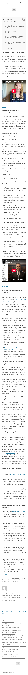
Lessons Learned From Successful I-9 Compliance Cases (16, 45)
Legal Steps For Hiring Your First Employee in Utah (12, 637)
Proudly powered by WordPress (8, 672)
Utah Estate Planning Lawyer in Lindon (10, 649)
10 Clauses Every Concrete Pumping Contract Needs (13, 641)
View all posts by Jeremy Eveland (9, 600)
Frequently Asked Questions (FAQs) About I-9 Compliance (15, 48)
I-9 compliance (5, 579)
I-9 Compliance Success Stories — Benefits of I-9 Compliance (15, 29)
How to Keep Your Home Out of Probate (10, 654)
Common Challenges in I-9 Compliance (13, 34)
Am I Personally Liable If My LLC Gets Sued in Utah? (12, 653)
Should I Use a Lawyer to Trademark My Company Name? (14, 642)
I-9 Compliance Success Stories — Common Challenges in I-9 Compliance (14, 33)
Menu (14, 9)
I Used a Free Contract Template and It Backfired (12, 639)
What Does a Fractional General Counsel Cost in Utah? (13, 658)
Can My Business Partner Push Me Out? (10, 656)
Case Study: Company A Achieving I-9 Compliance (15, 38)
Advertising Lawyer (6, 620)
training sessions (10, 453)
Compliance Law (15, 578)
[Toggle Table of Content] (23, 19)
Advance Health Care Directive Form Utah (10, 627)
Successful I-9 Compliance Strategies (13, 37)
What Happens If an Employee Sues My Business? (12, 635)
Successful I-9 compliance (8, 181)
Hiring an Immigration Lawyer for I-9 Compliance (15, 36)
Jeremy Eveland (14, 3)
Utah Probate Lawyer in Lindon (8, 651)
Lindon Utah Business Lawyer (8, 622)
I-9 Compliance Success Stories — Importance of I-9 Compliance (15, 27)
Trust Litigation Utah (6, 644)
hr (24, 578)
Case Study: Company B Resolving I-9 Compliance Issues (16, 40)
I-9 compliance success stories (17, 474)
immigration (11, 579)
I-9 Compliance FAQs (20, 611)
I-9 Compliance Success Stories (9, 21)
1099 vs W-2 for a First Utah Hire (8, 634)
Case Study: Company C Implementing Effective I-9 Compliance (16, 43)
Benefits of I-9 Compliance (11, 31)
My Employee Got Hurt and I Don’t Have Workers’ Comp (14, 629)
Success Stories (17, 579)
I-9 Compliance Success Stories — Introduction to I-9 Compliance (15, 25)
